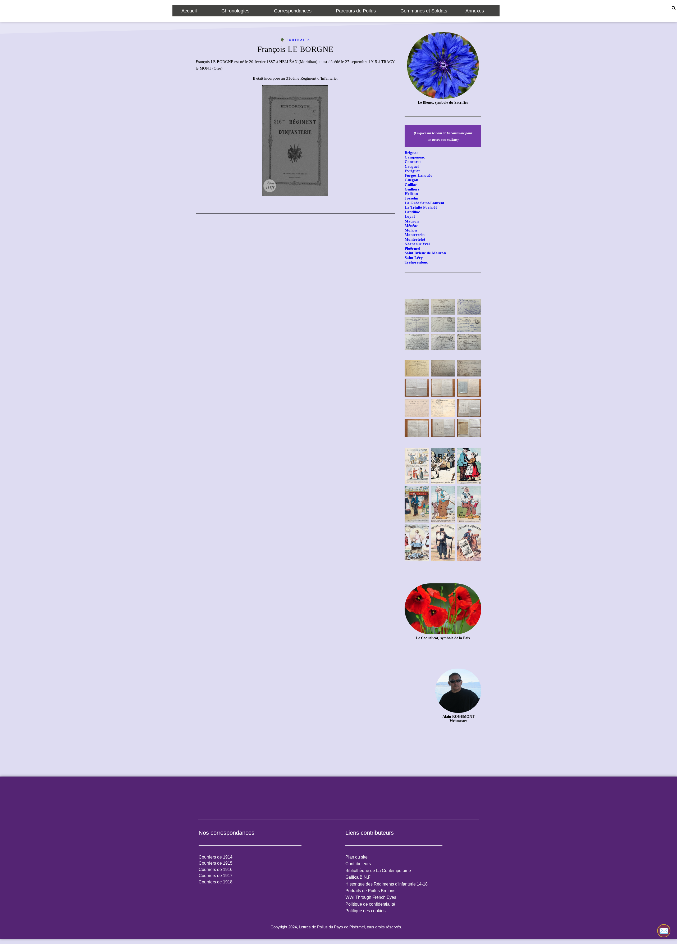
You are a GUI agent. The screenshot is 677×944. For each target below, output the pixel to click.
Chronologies (235, 10)
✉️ (664, 930)
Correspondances (293, 10)
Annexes (474, 10)
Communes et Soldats (423, 10)
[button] (192, 10)
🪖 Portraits (295, 40)
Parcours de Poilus (356, 10)
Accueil (189, 10)
